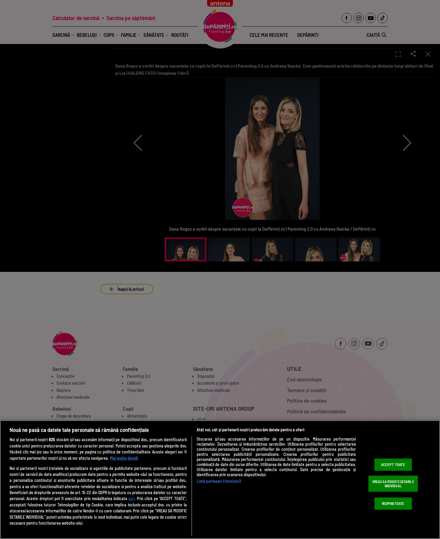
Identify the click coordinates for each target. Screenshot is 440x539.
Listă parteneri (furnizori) (219, 481)
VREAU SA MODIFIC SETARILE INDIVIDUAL (393, 483)
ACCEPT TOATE (393, 464)
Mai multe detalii (124, 458)
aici (131, 498)
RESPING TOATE (393, 503)
